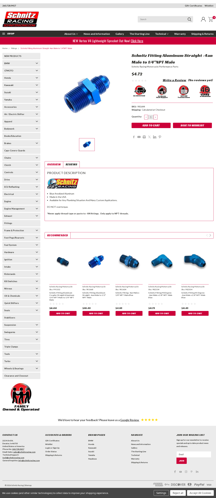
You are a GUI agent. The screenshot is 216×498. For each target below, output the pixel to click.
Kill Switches (10, 281)
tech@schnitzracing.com (13, 457)
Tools (7, 354)
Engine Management (14, 208)
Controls (8, 172)
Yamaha (8, 99)
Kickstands (9, 274)
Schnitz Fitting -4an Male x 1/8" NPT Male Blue (127, 294)
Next (210, 235)
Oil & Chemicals (12, 296)
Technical (161, 33)
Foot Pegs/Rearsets (14, 237)
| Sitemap (27, 485)
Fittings (14, 48)
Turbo (7, 361)
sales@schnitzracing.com (24, 452)
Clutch (7, 165)
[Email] (139, 137)
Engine (7, 201)
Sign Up (56, 448)
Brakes (7, 143)
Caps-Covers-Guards (14, 150)
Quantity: (137, 116)
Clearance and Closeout (16, 375)
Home (5, 48)
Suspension (10, 325)
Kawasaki (8, 85)
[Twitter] (149, 137)
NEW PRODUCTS (12, 56)
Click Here (136, 40)
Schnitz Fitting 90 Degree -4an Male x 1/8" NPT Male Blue (160, 295)
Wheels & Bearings (14, 368)
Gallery (119, 33)
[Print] (144, 137)
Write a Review (174, 80)
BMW (7, 63)
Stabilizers (9, 317)
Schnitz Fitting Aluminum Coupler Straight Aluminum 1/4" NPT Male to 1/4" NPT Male (61, 296)
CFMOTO (8, 70)
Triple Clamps (11, 346)
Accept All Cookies (200, 493)
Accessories (10, 107)
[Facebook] (133, 137)
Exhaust (8, 216)
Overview (54, 164)
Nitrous (8, 288)
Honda (7, 78)
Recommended (57, 235)
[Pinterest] (159, 137)
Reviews (71, 164)
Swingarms (9, 332)
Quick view (63, 262)
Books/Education (12, 136)
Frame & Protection (14, 230)
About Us (70, 33)
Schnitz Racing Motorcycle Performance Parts (155, 66)
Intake (7, 267)
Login (47, 448)
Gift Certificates (193, 5)
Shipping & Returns (202, 33)
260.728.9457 (9, 5)
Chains (7, 158)
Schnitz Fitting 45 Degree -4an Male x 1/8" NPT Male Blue (193, 295)
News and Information (97, 33)
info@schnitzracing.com (29, 460)
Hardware (9, 252)
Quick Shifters (11, 303)
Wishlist (209, 5)
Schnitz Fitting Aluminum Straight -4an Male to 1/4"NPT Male (46, 48)
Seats (7, 310)
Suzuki (7, 92)
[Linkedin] (154, 137)
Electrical (9, 194)
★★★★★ (149, 419)
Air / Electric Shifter (14, 114)
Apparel (8, 121)
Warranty (180, 33)
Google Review (129, 420)
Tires (7, 339)
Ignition (8, 259)
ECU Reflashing (11, 187)
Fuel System (10, 245)
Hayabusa (92, 459)
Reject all (178, 493)
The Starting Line (140, 33)
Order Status (51, 451)
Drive (7, 179)
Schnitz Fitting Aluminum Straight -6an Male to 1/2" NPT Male (94, 295)
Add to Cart (63, 313)
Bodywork (9, 128)
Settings (161, 493)
